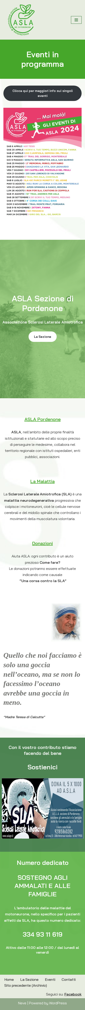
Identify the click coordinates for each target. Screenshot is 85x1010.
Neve (22, 1003)
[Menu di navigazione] (76, 20)
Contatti (69, 979)
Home (9, 979)
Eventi (50, 979)
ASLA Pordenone (42, 419)
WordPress (58, 1003)
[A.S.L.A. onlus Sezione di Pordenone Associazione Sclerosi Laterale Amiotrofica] (21, 19)
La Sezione (42, 337)
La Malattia (42, 481)
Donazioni (42, 543)
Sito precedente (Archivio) (25, 985)
